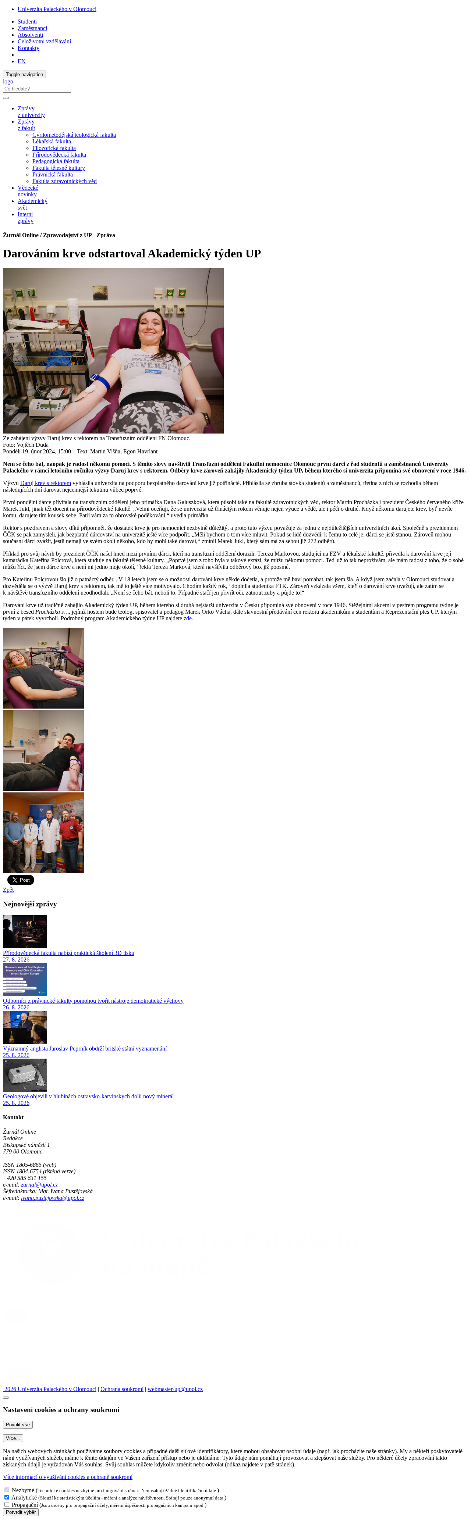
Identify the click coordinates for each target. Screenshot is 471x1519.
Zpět (8, 890)
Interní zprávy (25, 217)
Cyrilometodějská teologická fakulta (74, 135)
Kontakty (28, 48)
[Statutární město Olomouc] (19, 1382)
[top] (6, 1398)
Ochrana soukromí (122, 1389)
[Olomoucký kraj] (28, 1363)
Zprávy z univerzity (31, 111)
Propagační (25, 1505)
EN (22, 61)
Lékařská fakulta (51, 141)
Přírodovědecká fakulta (59, 154)
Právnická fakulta (52, 174)
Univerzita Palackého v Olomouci (57, 9)
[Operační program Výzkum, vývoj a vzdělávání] (45, 1323)
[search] (6, 98)
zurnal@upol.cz (39, 1184)
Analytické (24, 1497)
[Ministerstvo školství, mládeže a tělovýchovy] (16, 1343)
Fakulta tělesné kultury (58, 168)
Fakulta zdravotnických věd (64, 181)
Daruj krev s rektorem (45, 483)
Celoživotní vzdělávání (44, 41)
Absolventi (30, 35)
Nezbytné (23, 1490)
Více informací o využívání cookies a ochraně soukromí (67, 1477)
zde (188, 618)
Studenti (27, 21)
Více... (13, 1438)
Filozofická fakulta (54, 148)
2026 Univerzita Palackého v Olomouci (49, 1389)
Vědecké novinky (28, 191)
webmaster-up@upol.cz (175, 1389)
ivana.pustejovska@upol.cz (52, 1198)
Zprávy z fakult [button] (26, 124)
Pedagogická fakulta (55, 161)
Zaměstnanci (32, 28)
